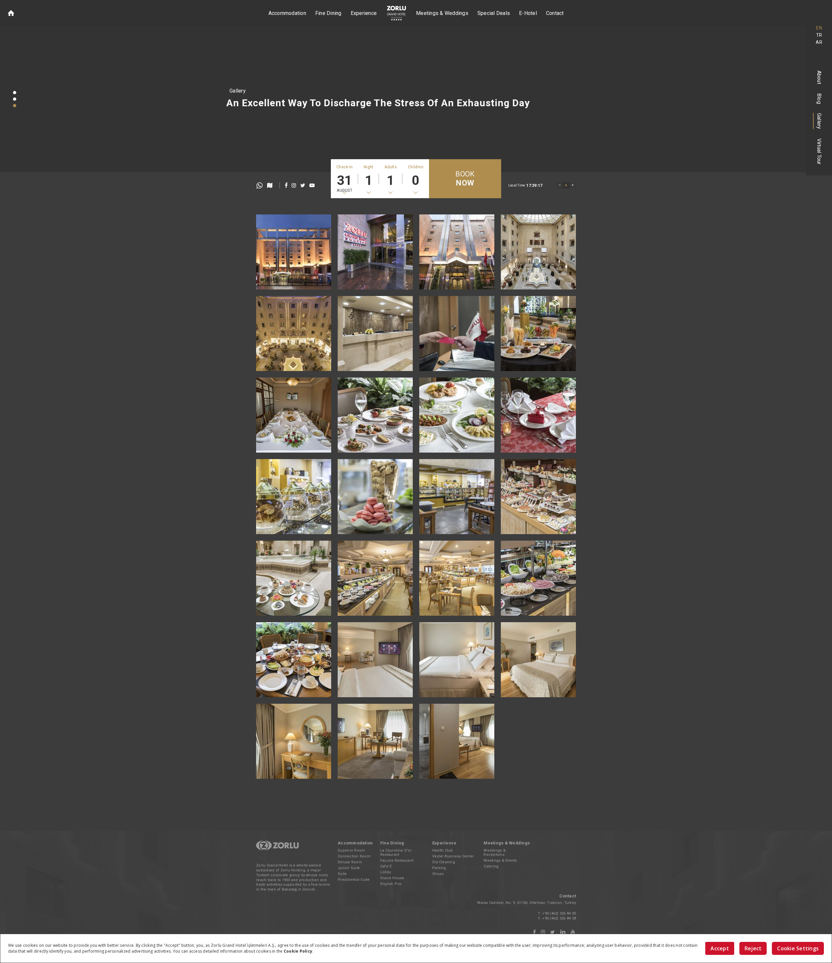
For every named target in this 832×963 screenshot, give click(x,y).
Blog (819, 98)
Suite (342, 874)
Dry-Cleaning (443, 862)
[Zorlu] (277, 849)
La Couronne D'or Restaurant (396, 852)
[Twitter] (552, 932)
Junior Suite (349, 868)
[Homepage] (11, 13)
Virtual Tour (819, 151)
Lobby (385, 872)
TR (819, 35)
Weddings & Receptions (495, 852)
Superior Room (351, 850)
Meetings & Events (500, 860)
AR (819, 42)
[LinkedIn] (562, 932)
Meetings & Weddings (442, 13)
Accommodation (287, 13)
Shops (438, 874)
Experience (364, 13)
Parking (439, 868)
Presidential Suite (354, 880)
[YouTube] (573, 932)
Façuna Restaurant (396, 860)
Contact (555, 13)
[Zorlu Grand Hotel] (396, 13)
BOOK (464, 178)
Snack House (392, 878)
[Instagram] (543, 932)
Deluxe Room (350, 862)
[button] (14, 92)
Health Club (442, 850)
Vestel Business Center (453, 856)
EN (819, 28)
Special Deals (493, 13)
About (819, 77)
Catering (491, 866)
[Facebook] (534, 932)
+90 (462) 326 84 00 (559, 913)
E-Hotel (528, 13)
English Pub (391, 884)
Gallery (819, 121)
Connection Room (354, 856)
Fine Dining (328, 13)
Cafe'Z (386, 866)
